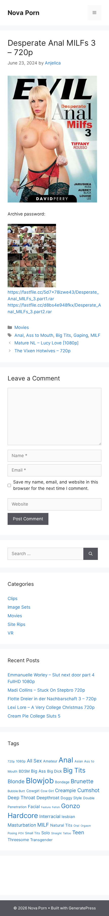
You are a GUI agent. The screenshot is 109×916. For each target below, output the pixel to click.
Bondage (62, 782)
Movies (21, 327)
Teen (78, 832)
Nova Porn (24, 12)
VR (10, 633)
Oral (76, 825)
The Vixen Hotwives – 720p (42, 350)
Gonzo (70, 806)
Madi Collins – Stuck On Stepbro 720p (46, 690)
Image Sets (19, 607)
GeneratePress (82, 908)
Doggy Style (71, 798)
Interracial (49, 816)
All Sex (34, 761)
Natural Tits (61, 825)
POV (21, 833)
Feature (46, 807)
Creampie (65, 790)
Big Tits (63, 335)
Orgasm (86, 825)
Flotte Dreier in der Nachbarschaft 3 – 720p (52, 698)
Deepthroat (48, 797)
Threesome (18, 839)
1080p (21, 761)
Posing (12, 833)
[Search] (90, 554)
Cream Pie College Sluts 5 (34, 716)
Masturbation (22, 825)
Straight (56, 833)
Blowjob (40, 780)
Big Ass (38, 771)
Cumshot (88, 790)
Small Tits (32, 833)
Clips (12, 598)
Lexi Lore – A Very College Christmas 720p (51, 707)
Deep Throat (21, 797)
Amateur (50, 761)
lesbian (68, 816)
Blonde (16, 781)
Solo (45, 832)
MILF (95, 335)
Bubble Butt (16, 791)
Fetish (56, 807)
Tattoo (67, 833)
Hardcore (23, 815)
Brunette (82, 781)
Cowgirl (32, 791)
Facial (34, 806)
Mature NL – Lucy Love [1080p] (46, 342)
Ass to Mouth (39, 335)
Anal (19, 335)
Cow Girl (47, 791)
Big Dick (54, 771)
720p (11, 761)
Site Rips (16, 624)
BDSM (24, 771)
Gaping (81, 335)
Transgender (41, 840)
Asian (79, 761)
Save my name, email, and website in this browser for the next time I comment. (55, 485)
